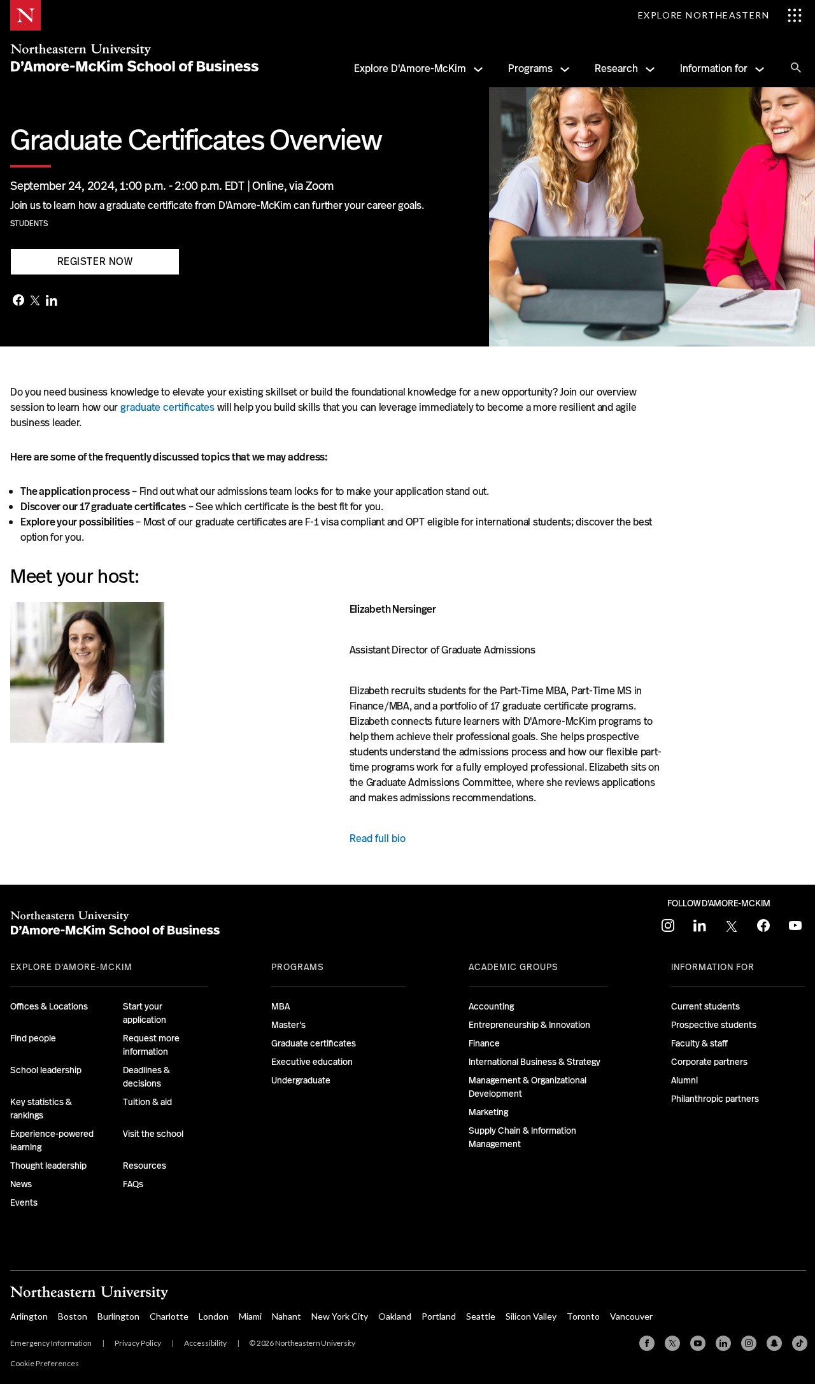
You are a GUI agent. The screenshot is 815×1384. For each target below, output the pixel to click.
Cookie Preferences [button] (44, 1363)
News (21, 1184)
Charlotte (169, 1316)
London (214, 1316)
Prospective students (713, 1024)
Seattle (480, 1316)
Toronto (583, 1316)
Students (29, 223)
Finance (484, 1043)
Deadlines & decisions (146, 1077)
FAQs (133, 1184)
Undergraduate (300, 1080)
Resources (144, 1165)
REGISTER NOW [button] (95, 261)
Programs (530, 68)
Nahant (286, 1316)
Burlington (118, 1316)
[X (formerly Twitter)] (672, 1343)
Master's (288, 1024)
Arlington (29, 1316)
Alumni (684, 1080)
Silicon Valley (531, 1316)
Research (616, 68)
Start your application (144, 1013)
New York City (339, 1316)
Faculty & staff (699, 1043)
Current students (705, 1006)
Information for (714, 68)
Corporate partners (709, 1061)
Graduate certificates (313, 1043)
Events (24, 1202)
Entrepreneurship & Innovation (529, 1024)
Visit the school (153, 1133)
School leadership (46, 1070)
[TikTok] (799, 1343)
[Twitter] (35, 301)
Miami (250, 1316)
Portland (439, 1316)
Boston (72, 1316)
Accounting (491, 1006)
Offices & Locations (49, 1006)
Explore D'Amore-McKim (410, 68)
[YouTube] (697, 1343)
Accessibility (205, 1343)
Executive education (312, 1061)
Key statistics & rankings (41, 1108)
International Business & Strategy (534, 1061)
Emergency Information (51, 1343)
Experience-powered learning (52, 1140)
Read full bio (378, 838)
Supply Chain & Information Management (522, 1137)
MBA (280, 1006)
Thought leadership (48, 1165)
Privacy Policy (138, 1343)
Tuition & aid (147, 1101)
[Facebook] (18, 301)
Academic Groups (513, 966)
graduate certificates (167, 407)
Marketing (488, 1112)
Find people (33, 1038)
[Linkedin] (723, 1343)
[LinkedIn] (51, 301)
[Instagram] (748, 1343)
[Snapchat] (774, 1343)
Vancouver (631, 1316)
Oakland (394, 1316)
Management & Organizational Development (527, 1087)
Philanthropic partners (715, 1098)
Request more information (151, 1045)
